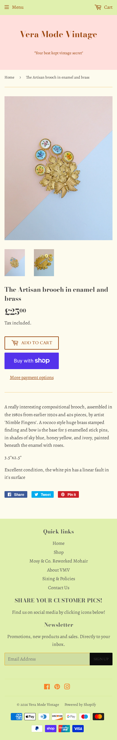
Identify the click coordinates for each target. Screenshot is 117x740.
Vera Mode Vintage (58, 34)
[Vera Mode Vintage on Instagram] (67, 687)
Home (9, 77)
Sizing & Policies (58, 578)
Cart (107, 7)
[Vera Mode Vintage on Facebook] (47, 687)
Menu (18, 7)
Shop (59, 552)
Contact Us (58, 587)
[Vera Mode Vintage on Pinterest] (57, 687)
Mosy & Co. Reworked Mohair (58, 561)
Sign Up (101, 659)
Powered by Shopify (80, 704)
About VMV (58, 570)
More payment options (32, 377)
